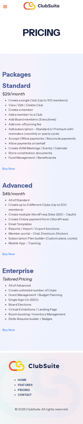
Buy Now (8, 168)
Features (25, 385)
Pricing (24, 390)
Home (22, 380)
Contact (25, 395)
